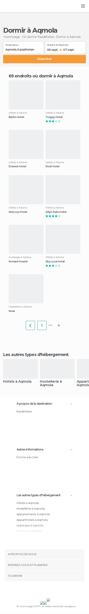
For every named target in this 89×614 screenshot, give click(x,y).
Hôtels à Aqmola (17, 381)
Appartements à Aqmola (33, 514)
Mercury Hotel (18, 212)
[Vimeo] (49, 590)
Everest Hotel (17, 166)
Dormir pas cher (27, 457)
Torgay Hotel (54, 117)
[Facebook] (38, 590)
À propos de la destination (34, 404)
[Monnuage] (14, 6)
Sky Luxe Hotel (55, 261)
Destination (12, 44)
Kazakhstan (24, 411)
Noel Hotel (53, 166)
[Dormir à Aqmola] (30, 325)
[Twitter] (43, 590)
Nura (12, 311)
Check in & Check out (57, 44)
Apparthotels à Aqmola (32, 519)
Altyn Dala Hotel (56, 212)
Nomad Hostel (18, 261)
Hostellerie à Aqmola (51, 383)
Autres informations (30, 449)
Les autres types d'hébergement (38, 495)
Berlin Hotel (16, 117)
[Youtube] (54, 590)
